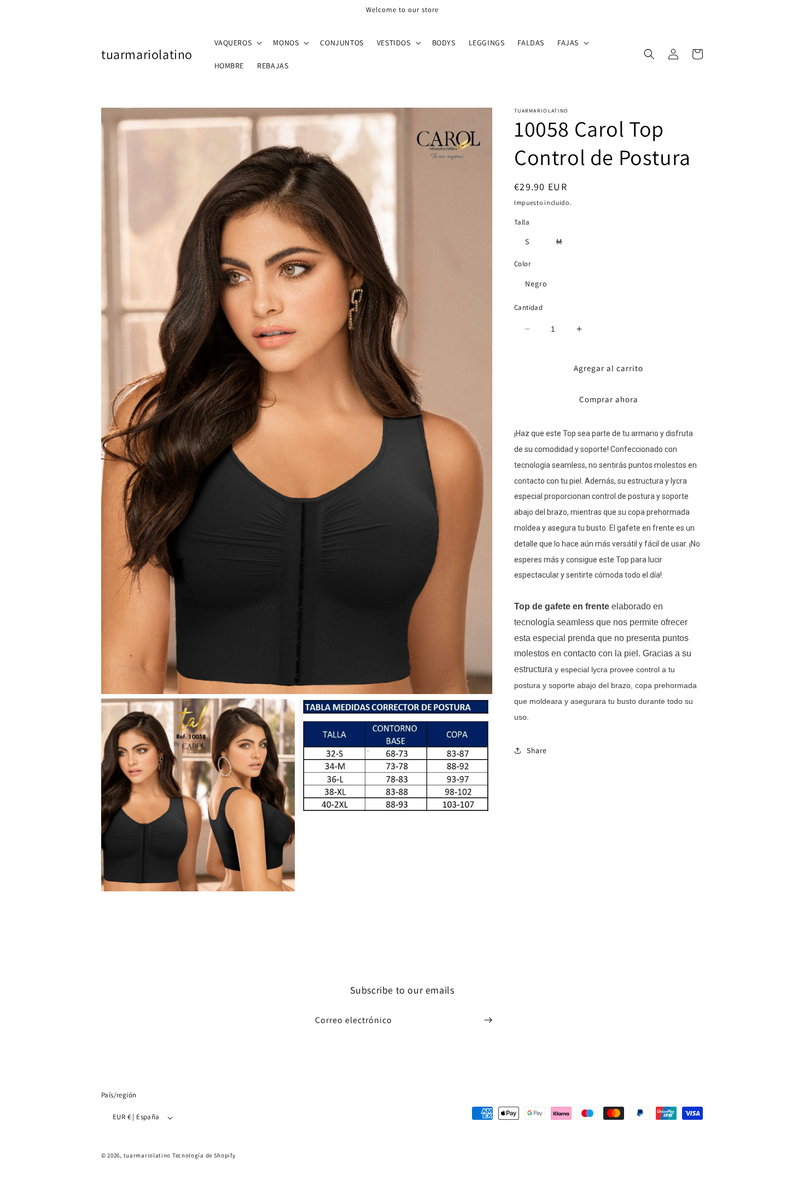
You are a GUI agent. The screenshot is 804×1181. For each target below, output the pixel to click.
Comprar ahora (608, 399)
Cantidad (528, 307)
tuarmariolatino (147, 1156)
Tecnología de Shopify (204, 1156)
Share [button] (537, 750)
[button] (237, 42)
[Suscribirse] (488, 1020)
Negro (536, 284)
